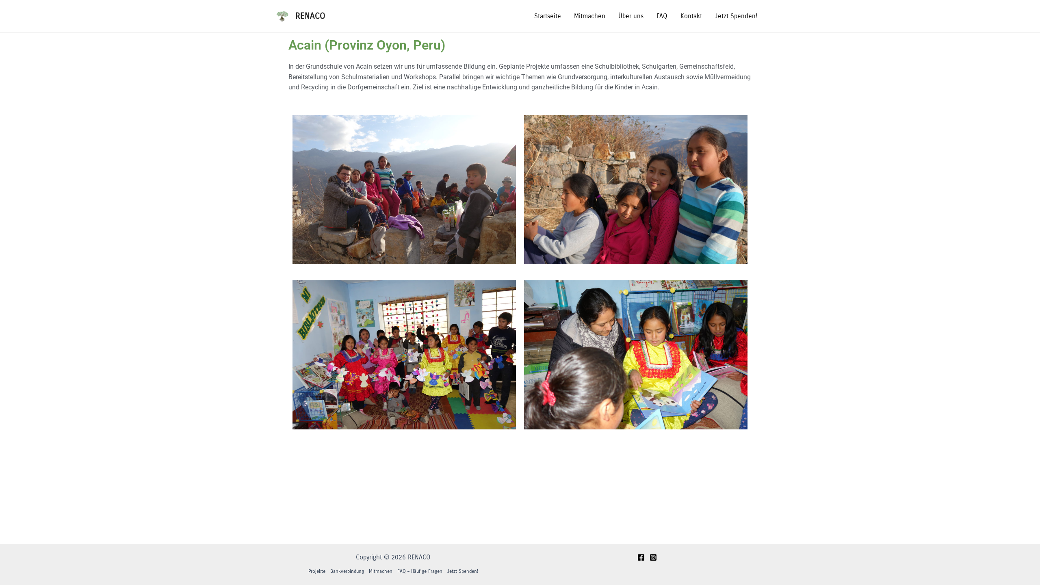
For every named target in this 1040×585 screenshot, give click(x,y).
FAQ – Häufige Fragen (419, 571)
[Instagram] (653, 557)
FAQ (661, 16)
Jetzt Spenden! (736, 16)
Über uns (631, 16)
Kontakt (691, 16)
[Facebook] (641, 557)
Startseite (547, 16)
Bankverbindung (347, 571)
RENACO (310, 16)
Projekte (316, 571)
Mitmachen (589, 16)
